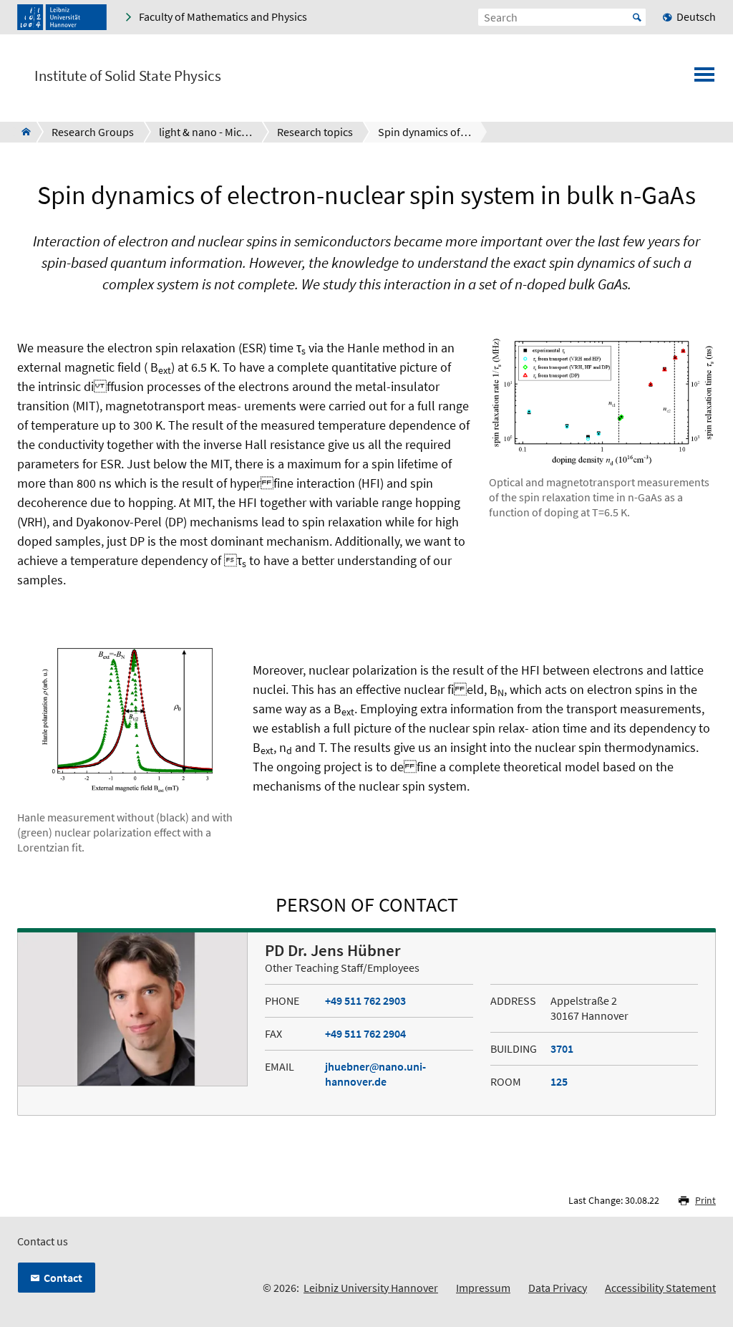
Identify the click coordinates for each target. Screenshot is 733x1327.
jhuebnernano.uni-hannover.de (375, 1074)
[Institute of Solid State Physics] (22, 132)
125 (559, 1081)
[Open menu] (704, 79)
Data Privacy (557, 1287)
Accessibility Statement (660, 1287)
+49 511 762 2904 (365, 1033)
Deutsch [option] (696, 16)
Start (637, 17)
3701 (561, 1048)
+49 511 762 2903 (365, 1000)
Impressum (483, 1287)
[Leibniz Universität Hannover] (62, 17)
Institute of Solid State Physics (127, 76)
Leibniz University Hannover (371, 1287)
